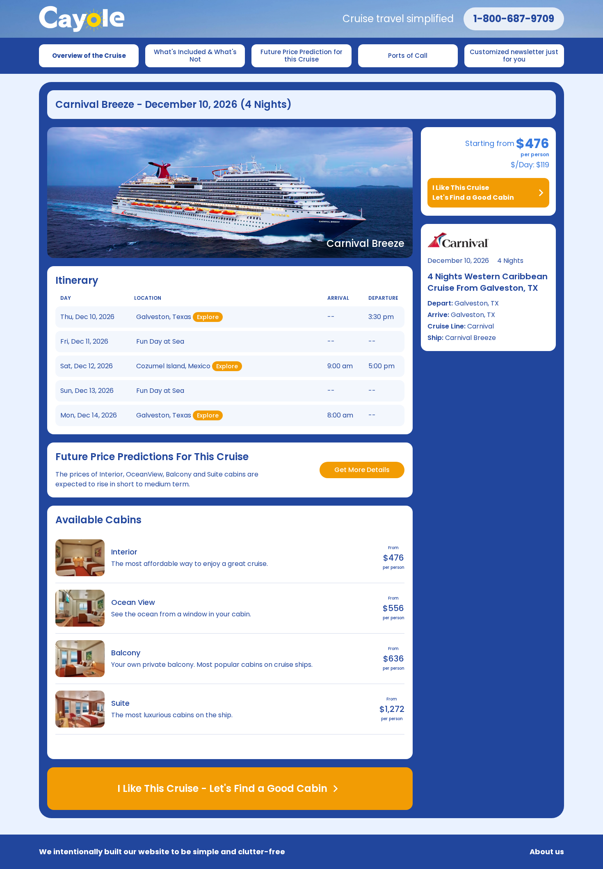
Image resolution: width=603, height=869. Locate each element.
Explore (208, 317)
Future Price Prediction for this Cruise (302, 56)
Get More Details (362, 469)
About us (547, 852)
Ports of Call (407, 55)
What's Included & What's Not (196, 56)
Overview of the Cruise (89, 55)
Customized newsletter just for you (515, 56)
